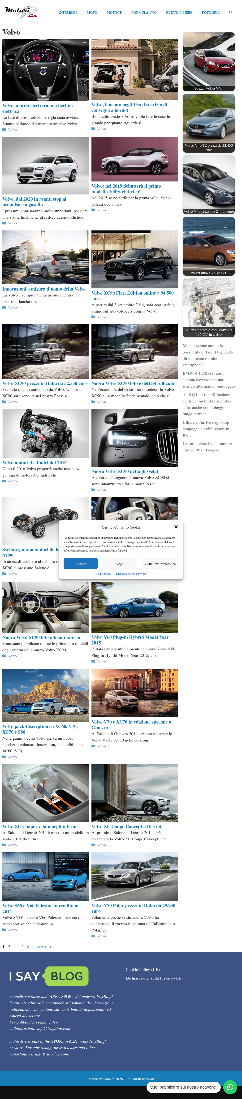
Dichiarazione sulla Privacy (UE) (154, 978)
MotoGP (114, 12)
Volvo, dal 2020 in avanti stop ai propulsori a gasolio (34, 201)
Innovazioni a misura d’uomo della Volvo (44, 288)
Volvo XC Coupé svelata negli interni (39, 826)
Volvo (12, 129)
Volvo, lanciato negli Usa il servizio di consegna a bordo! (129, 107)
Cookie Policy (103, 573)
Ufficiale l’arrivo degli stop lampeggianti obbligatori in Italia (206, 428)
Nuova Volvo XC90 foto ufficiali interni (41, 637)
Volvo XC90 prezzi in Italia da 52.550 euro (45, 383)
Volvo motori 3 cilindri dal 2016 (34, 462)
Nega (120, 563)
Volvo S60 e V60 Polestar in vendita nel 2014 (41, 908)
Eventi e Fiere (179, 12)
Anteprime (68, 12)
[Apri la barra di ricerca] (231, 12)
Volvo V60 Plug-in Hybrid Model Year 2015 (130, 640)
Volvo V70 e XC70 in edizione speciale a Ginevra (131, 724)
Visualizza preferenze (160, 563)
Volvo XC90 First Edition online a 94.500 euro (132, 295)
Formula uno (144, 12)
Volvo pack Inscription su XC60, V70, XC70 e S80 (40, 729)
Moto (92, 12)
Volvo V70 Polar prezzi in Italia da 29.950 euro (133, 908)
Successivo (39, 946)
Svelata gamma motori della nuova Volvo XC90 (43, 552)
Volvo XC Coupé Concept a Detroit (126, 826)
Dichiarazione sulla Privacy (131, 573)
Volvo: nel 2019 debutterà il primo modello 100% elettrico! (126, 188)
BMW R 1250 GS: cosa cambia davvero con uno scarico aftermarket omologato (209, 379)
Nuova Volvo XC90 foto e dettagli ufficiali (132, 383)
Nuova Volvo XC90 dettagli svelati (125, 471)
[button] (176, 527)
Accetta (80, 563)
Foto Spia (211, 12)
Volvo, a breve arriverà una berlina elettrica (37, 108)
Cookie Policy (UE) (143, 969)
